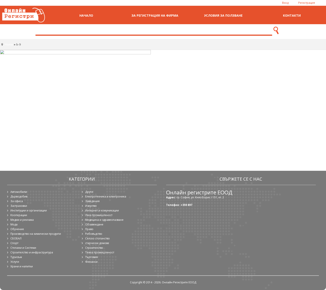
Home (9, 44)
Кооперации (18, 215)
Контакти (292, 15)
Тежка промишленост (99, 252)
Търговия (91, 257)
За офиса (16, 201)
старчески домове (97, 243)
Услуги (14, 262)
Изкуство (91, 206)
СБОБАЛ (16, 238)
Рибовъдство (93, 234)
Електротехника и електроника (105, 196)
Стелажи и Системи (23, 248)
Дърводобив (18, 196)
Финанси (91, 262)
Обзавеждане (94, 224)
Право (89, 229)
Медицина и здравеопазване (104, 220)
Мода (14, 224)
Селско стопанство (97, 238)
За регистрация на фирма (155, 15)
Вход (285, 3)
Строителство (94, 248)
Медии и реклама (22, 220)
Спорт (14, 243)
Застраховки (18, 206)
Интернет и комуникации (102, 210)
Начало (86, 15)
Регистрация (306, 3)
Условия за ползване (223, 15)
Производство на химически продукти (35, 234)
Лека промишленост (98, 215)
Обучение (17, 229)
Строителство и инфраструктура (31, 252)
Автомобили (18, 192)
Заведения (92, 201)
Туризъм (16, 257)
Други (89, 192)
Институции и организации (28, 210)
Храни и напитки (21, 266)
